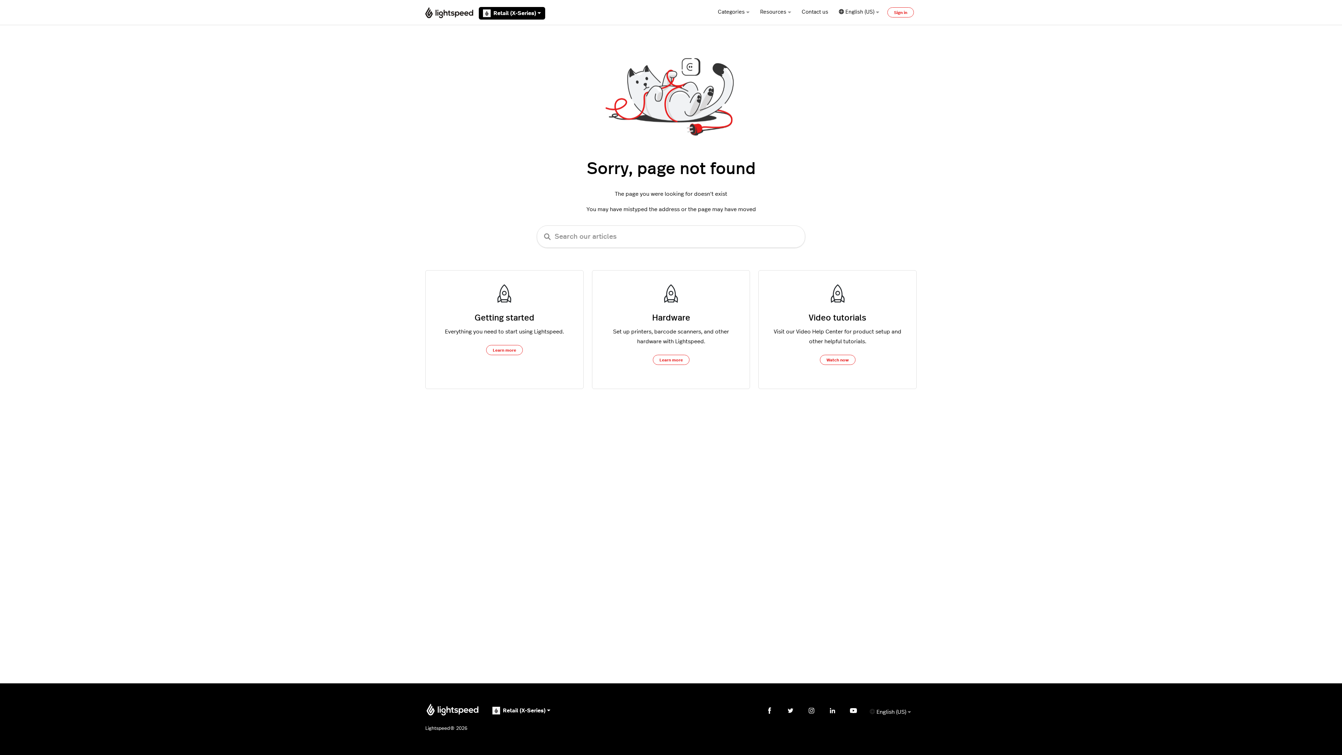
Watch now (838, 360)
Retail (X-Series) (514, 13)
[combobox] (671, 236)
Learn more (504, 350)
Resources (773, 12)
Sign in (900, 12)
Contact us (815, 12)
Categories (731, 12)
